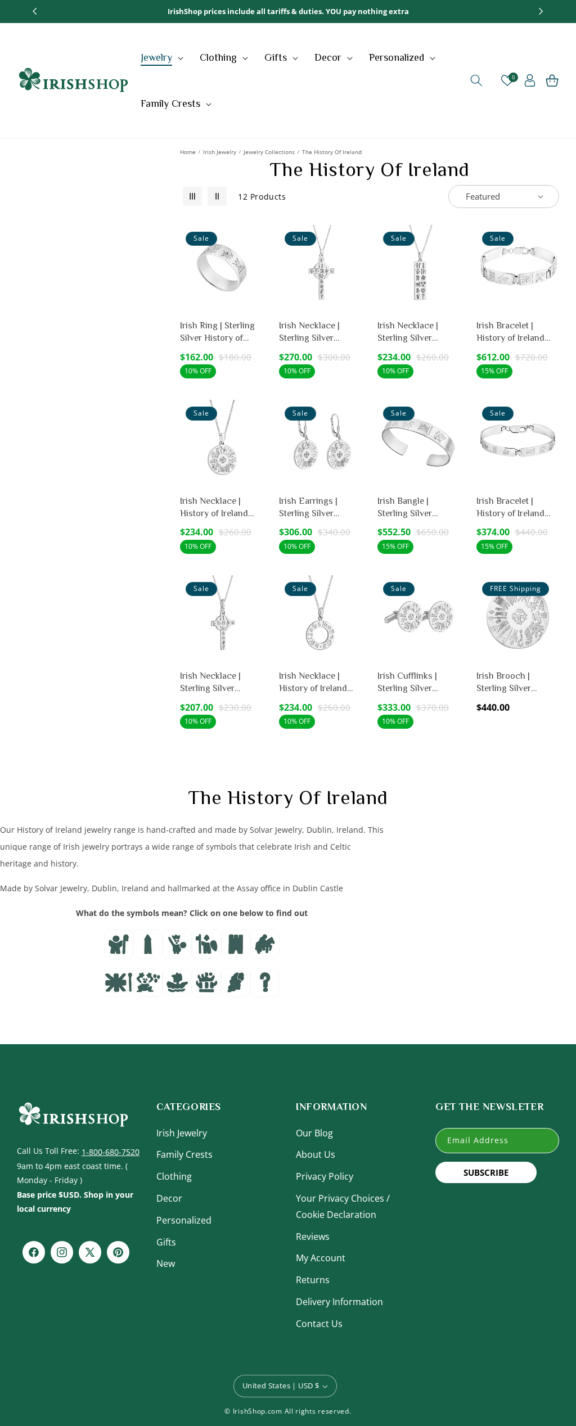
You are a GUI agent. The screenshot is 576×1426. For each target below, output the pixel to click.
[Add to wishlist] (252, 241)
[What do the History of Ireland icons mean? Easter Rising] (206, 986)
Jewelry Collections (269, 152)
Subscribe (486, 1172)
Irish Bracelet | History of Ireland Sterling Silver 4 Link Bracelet (516, 508)
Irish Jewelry (219, 152)
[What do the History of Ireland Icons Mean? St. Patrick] (118, 947)
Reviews (313, 1236)
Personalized (184, 1220)
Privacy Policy (324, 1176)
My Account (320, 1258)
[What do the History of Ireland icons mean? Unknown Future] (265, 986)
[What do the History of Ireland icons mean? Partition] (235, 986)
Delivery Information (339, 1302)
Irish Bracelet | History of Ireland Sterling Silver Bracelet (510, 333)
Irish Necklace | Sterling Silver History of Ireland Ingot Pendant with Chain (414, 333)
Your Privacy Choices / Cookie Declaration (343, 1206)
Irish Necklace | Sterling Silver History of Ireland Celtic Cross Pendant (313, 333)
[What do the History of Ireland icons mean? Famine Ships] (177, 986)
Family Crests (184, 1154)
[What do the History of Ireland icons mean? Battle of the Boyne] (265, 947)
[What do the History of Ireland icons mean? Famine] (148, 986)
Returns (313, 1280)
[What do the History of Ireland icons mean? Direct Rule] (118, 986)
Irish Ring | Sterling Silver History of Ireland (217, 333)
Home (188, 152)
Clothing (174, 1176)
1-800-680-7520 (111, 1152)
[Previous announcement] (34, 11)
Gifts (166, 1242)
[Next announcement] (541, 11)
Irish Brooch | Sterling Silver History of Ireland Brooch (510, 683)
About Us (315, 1154)
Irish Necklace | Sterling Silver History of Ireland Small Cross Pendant (221, 683)
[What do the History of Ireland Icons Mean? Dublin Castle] (235, 947)
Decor (169, 1198)
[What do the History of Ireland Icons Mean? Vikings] (177, 947)
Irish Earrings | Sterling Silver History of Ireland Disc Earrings (313, 508)
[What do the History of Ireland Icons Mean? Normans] (206, 947)
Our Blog (314, 1133)
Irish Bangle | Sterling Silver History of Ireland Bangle (411, 508)
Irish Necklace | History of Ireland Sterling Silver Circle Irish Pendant (319, 683)
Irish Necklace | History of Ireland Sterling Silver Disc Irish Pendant (217, 508)
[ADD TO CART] (252, 289)
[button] (163, 57)
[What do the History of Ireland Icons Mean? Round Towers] (148, 947)
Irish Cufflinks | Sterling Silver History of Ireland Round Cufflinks (411, 683)
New (165, 1263)
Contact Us (319, 1323)
